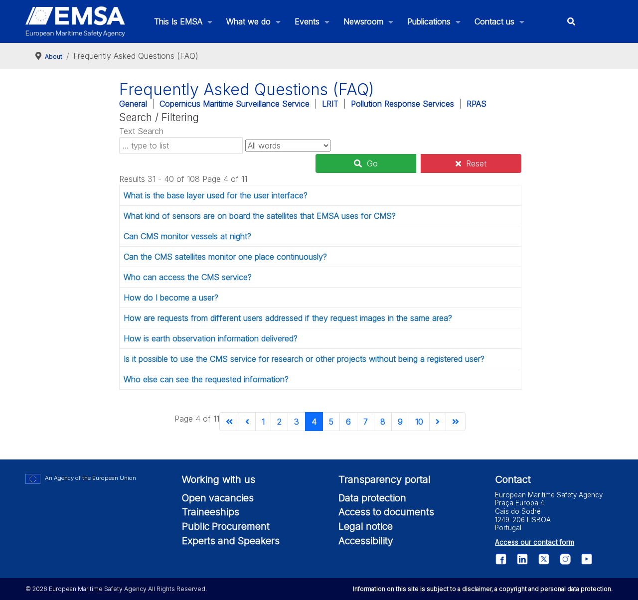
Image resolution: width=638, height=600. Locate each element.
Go (372, 163)
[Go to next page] (437, 421)
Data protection (372, 498)
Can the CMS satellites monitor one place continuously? (225, 257)
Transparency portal (384, 479)
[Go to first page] (229, 421)
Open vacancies (218, 498)
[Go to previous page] (247, 421)
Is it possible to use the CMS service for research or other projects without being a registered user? (304, 359)
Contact (513, 479)
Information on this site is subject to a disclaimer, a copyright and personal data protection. (483, 589)
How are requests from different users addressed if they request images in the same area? (288, 318)
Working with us (218, 479)
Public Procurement (226, 526)
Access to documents (386, 512)
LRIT (330, 104)
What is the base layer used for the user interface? (216, 195)
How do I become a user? (171, 297)
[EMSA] (75, 21)
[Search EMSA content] (571, 21)
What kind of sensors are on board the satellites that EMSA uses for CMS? (260, 216)
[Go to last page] (456, 421)
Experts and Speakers (231, 541)
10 (419, 422)
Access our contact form (534, 542)
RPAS (476, 104)
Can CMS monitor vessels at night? (187, 236)
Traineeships (210, 512)
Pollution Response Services (402, 104)
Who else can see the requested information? (206, 379)
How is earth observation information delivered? (211, 338)
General (133, 104)
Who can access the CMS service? (188, 277)
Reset (476, 163)
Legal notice (365, 526)
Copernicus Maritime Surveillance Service (235, 104)
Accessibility (365, 541)
